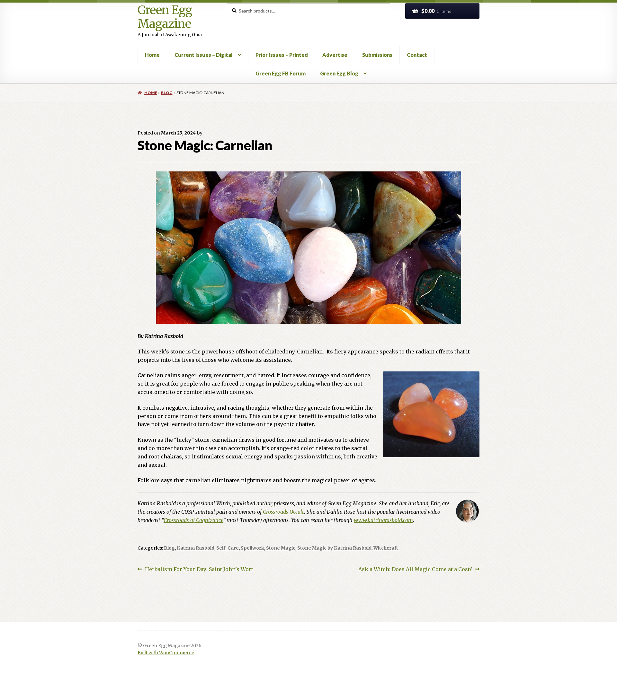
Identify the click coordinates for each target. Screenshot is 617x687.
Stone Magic (280, 548)
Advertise (334, 55)
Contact (417, 55)
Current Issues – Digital (203, 55)
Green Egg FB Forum (280, 73)
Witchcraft (385, 548)
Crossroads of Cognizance (193, 520)
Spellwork (252, 548)
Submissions (377, 55)
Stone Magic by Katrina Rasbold (334, 548)
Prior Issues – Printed (281, 55)
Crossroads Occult (283, 512)
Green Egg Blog (339, 73)
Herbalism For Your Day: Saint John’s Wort (199, 570)
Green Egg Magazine (165, 17)
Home (152, 55)
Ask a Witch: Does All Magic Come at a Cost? (415, 570)
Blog (166, 92)
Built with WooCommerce (166, 653)
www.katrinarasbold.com (383, 520)
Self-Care (227, 548)
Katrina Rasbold (195, 548)
